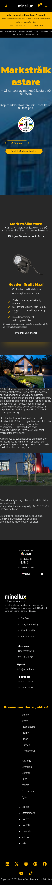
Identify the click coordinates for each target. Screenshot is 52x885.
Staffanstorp (28, 812)
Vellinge (26, 837)
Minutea (47, 879)
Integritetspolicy (29, 624)
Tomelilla (26, 831)
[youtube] (21, 873)
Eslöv (25, 720)
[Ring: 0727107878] (6, 6)
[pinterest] (35, 864)
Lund (24, 779)
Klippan (26, 745)
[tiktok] (30, 873)
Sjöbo (25, 797)
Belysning (19, 31)
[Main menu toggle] (46, 6)
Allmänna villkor (29, 630)
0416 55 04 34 (26, 687)
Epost (21, 664)
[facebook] (44, 864)
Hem (1, 31)
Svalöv (25, 819)
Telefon (24, 676)
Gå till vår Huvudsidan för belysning (18, 518)
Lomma (26, 772)
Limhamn (27, 766)
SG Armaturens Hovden (12, 389)
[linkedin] (7, 864)
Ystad (24, 843)
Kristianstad (28, 751)
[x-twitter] (16, 864)
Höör (25, 738)
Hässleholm (28, 726)
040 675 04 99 (26, 681)
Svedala (26, 825)
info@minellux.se (9, 509)
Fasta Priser (9, 31)
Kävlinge (26, 760)
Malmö (25, 785)
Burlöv (25, 714)
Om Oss (25, 618)
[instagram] (26, 864)
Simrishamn (28, 791)
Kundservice (27, 636)
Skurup (25, 807)
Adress (23, 646)
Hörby (25, 732)
